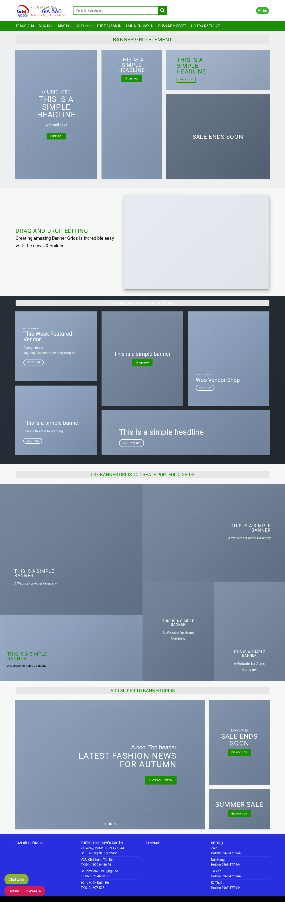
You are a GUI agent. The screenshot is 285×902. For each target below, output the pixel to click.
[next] (196, 765)
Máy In (63, 26)
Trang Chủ (25, 26)
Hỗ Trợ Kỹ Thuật (205, 26)
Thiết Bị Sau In (109, 26)
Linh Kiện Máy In (140, 26)
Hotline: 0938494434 (25, 891)
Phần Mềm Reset (172, 26)
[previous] (25, 765)
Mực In (44, 26)
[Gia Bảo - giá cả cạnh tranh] (41, 10)
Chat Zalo (16, 880)
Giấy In (83, 26)
